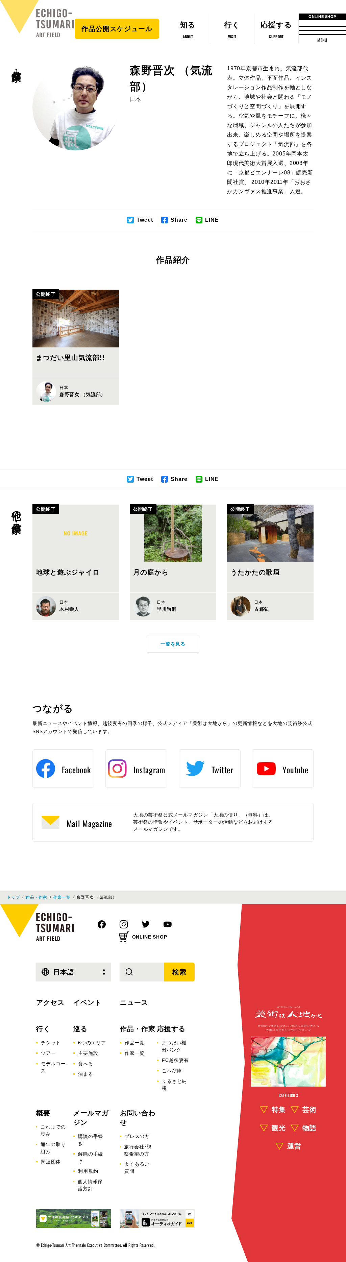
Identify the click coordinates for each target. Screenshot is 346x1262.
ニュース (134, 1002)
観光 (279, 1128)
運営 (294, 1146)
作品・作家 (16, 64)
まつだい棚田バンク (174, 1046)
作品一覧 (135, 1042)
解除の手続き (90, 1157)
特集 (279, 1109)
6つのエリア (92, 1042)
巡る (80, 1029)
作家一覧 (62, 897)
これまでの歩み (53, 1130)
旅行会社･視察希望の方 (138, 1150)
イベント (87, 1002)
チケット (51, 1042)
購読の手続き (90, 1140)
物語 (309, 1128)
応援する (171, 1029)
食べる (85, 1063)
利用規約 (88, 1171)
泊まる (85, 1074)
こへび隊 (172, 1070)
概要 (43, 1113)
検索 (179, 972)
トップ (13, 897)
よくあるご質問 (136, 1167)
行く (43, 1029)
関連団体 (51, 1161)
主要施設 (88, 1053)
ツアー (48, 1053)
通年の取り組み (53, 1148)
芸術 (309, 1109)
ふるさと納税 (174, 1084)
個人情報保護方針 (90, 1185)
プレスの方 (137, 1136)
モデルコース (53, 1067)
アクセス (50, 1002)
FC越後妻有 (175, 1060)
